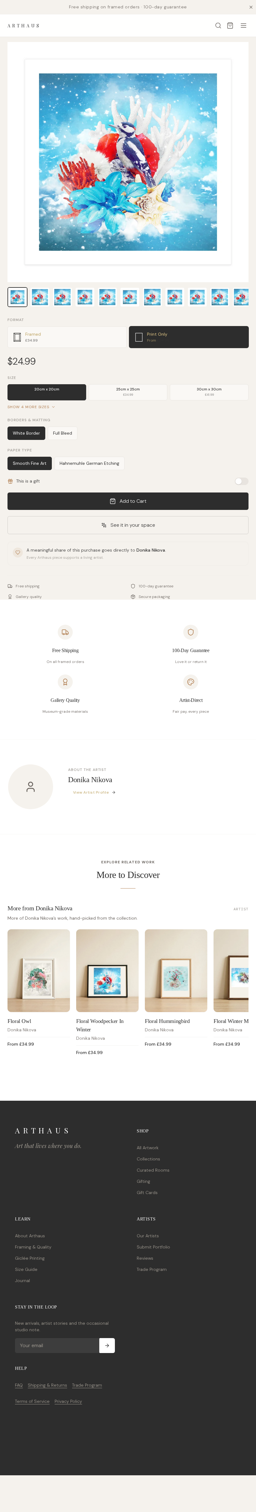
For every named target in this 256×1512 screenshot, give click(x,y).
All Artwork (148, 1147)
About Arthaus (30, 1236)
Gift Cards (147, 1192)
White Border (26, 433)
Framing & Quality (33, 1247)
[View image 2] (40, 297)
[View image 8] (175, 297)
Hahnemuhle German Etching (89, 463)
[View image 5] (107, 297)
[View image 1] (17, 297)
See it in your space (133, 525)
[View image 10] (220, 297)
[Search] (218, 25)
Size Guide (26, 1269)
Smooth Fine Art (30, 463)
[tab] (67, 337)
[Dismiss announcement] (251, 7)
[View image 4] (85, 297)
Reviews (145, 1258)
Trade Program (152, 1269)
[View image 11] (242, 297)
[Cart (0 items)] (230, 25)
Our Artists (148, 1236)
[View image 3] (62, 297)
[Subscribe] (107, 1345)
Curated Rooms (153, 1170)
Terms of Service (32, 1401)
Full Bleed (62, 433)
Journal (22, 1280)
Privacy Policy (68, 1401)
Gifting (143, 1181)
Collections (148, 1159)
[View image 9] (197, 297)
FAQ (19, 1385)
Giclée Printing (30, 1258)
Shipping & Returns (47, 1385)
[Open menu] (244, 25)
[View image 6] (130, 297)
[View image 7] (152, 297)
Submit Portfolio (153, 1247)
